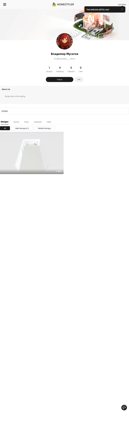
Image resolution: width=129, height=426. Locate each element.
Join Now (122, 4)
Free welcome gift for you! (98, 9)
